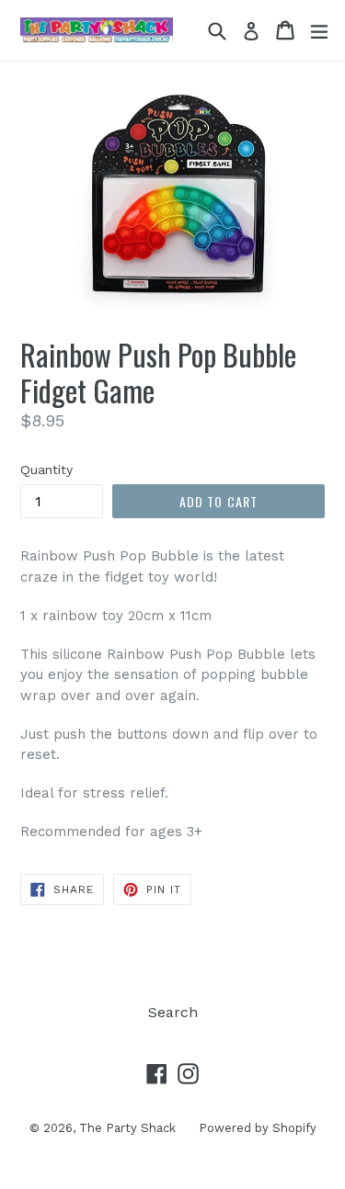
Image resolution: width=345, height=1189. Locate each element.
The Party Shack (127, 1128)
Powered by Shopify (257, 1128)
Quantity (46, 469)
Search (173, 1012)
